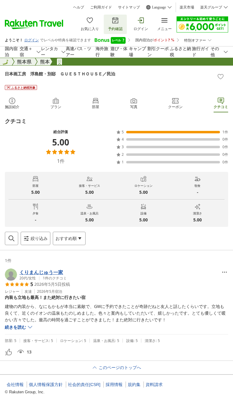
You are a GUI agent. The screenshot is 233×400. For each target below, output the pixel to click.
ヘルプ (78, 7)
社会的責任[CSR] (84, 384)
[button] (36, 274)
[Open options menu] (224, 272)
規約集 (134, 384)
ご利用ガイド (101, 7)
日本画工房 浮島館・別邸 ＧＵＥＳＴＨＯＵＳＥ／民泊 (60, 74)
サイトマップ (129, 7)
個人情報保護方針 (46, 384)
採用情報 (114, 384)
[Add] (220, 76)
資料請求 (154, 384)
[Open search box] (11, 238)
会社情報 (15, 384)
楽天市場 (187, 7)
